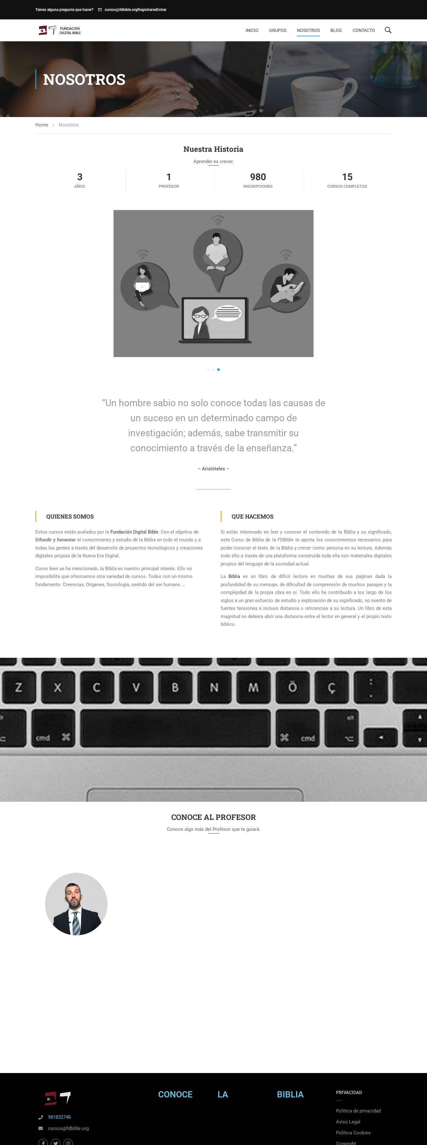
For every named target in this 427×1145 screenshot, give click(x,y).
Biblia (234, 576)
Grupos (277, 30)
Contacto (364, 30)
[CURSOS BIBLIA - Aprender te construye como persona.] (59, 30)
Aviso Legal (348, 1122)
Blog (336, 30)
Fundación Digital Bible (134, 532)
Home (41, 125)
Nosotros (308, 30)
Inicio (252, 30)
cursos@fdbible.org (121, 10)
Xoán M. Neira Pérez (76, 948)
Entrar (161, 10)
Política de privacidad (358, 1111)
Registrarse (147, 10)
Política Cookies (353, 1133)
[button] (208, 370)
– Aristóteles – (213, 469)
